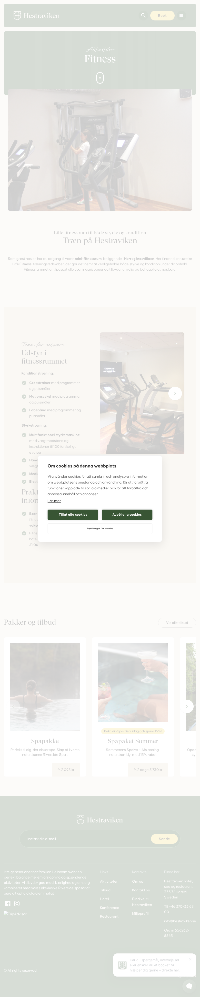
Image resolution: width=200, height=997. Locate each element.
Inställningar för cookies (100, 528)
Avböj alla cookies (127, 514)
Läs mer (54, 501)
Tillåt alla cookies (73, 514)
